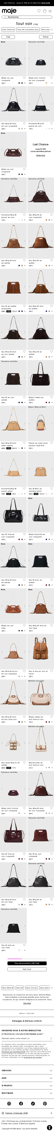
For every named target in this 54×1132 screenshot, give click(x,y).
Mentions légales (28, 1124)
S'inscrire (50, 1038)
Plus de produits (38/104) (27, 963)
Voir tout (27, 969)
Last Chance (8, 30)
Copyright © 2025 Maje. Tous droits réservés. (20, 1129)
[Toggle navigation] (50, 11)
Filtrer (46, 37)
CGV (3, 1121)
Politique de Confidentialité (13, 1051)
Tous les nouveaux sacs (28, 30)
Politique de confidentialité (20, 1121)
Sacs (22, 1013)
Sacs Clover (31, 988)
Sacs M (19, 988)
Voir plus (27, 1003)
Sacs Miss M (7, 988)
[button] (38, 10)
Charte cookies (40, 1121)
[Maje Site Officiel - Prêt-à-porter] (9, 11)
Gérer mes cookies (10, 1124)
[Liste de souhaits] (24, 78)
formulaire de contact (33, 1057)
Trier (8, 37)
